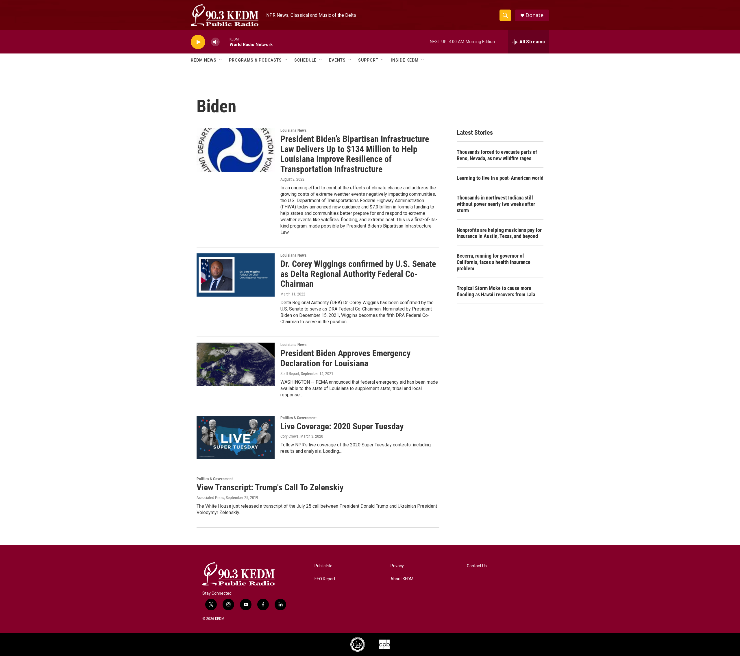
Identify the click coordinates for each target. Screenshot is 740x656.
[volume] (215, 42)
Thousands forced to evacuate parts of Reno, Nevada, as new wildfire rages (497, 155)
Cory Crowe (289, 436)
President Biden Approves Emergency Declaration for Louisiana (345, 358)
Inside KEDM (405, 60)
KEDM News (204, 60)
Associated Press (210, 497)
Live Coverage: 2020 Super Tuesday (342, 426)
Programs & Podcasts (255, 60)
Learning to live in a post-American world (500, 178)
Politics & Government (298, 417)
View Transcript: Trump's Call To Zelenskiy (270, 487)
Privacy (397, 566)
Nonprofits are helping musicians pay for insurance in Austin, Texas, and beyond (499, 233)
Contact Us (477, 566)
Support (368, 60)
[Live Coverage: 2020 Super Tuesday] (236, 437)
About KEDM (402, 579)
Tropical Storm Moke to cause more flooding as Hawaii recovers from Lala (496, 291)
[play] (198, 42)
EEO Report (324, 579)
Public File (323, 566)
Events (337, 60)
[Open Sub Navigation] (221, 60)
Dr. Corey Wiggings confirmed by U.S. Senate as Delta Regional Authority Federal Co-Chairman (358, 274)
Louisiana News (293, 130)
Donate (534, 15)
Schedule (305, 60)
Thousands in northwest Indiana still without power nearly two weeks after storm (496, 204)
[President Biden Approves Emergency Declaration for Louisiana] (236, 364)
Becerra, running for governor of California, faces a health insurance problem (493, 262)
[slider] (224, 42)
